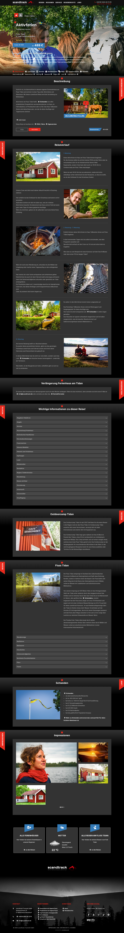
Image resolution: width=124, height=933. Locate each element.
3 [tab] (63, 807)
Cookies (72, 927)
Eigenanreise (52, 124)
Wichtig (38, 74)
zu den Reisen (30, 850)
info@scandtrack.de (26, 394)
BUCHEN (35, 129)
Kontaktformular (58, 394)
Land (62, 74)
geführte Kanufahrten (46, 917)
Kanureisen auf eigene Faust (48, 908)
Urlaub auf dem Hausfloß (47, 919)
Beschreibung (17, 74)
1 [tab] (60, 807)
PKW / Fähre (41, 124)
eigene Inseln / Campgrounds (49, 912)
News (66, 908)
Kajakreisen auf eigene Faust (49, 910)
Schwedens (89, 598)
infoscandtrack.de (25, 920)
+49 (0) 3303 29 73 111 (103, 2)
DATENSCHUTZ (64, 927)
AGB (58, 927)
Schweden (43, 102)
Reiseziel (47, 74)
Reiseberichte (69, 910)
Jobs (79, 2)
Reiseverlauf (29, 74)
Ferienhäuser (44, 915)
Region (55, 74)
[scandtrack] (62, 871)
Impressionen (72, 74)
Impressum (52, 927)
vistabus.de (65, 930)
